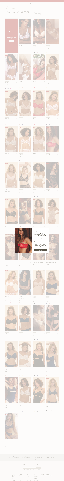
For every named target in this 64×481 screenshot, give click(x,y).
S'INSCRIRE (40, 250)
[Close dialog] (48, 229)
